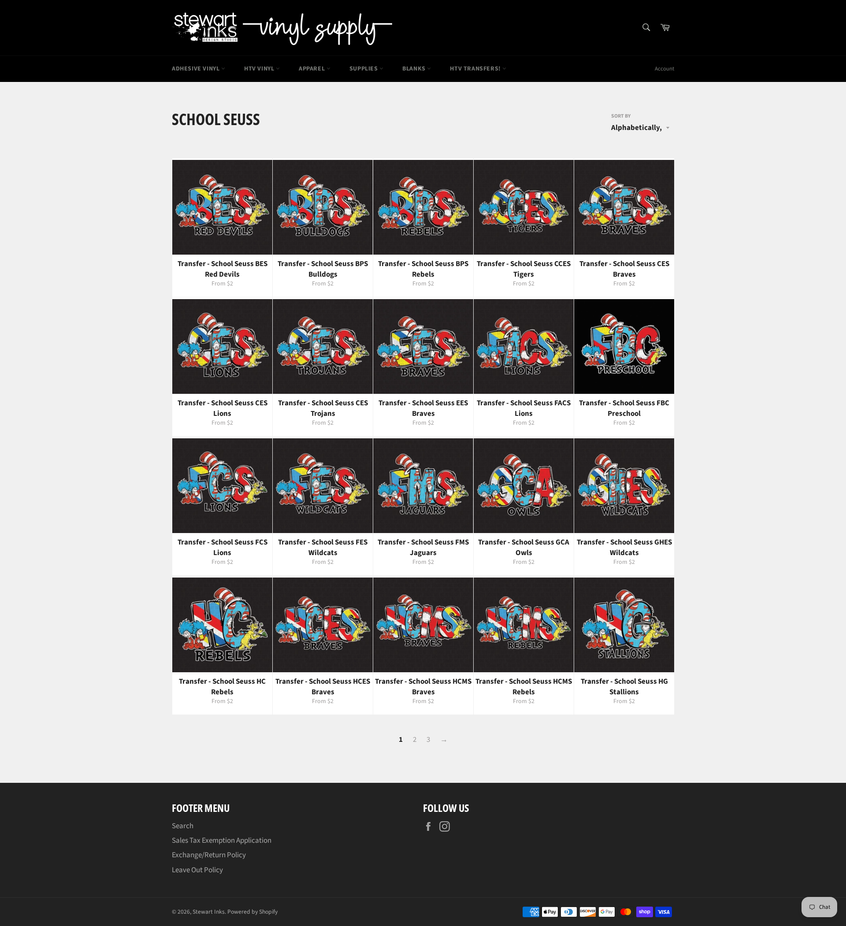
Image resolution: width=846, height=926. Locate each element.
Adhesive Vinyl (196, 68)
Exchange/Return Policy (209, 855)
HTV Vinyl (260, 68)
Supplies (364, 68)
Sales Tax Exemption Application (221, 840)
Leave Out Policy (197, 870)
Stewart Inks (209, 911)
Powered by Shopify (252, 911)
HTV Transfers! (476, 68)
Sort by (621, 116)
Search (182, 826)
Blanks (414, 68)
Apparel (313, 68)
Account (664, 69)
